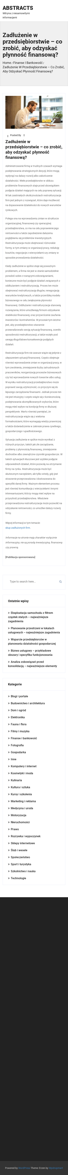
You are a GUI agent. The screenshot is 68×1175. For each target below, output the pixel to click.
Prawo (15, 829)
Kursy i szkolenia (21, 794)
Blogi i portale (19, 696)
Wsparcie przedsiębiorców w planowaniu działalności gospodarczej (32, 641)
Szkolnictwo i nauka (23, 871)
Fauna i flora (19, 724)
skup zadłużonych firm (17, 527)
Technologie (18, 878)
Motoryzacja (18, 815)
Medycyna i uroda (22, 808)
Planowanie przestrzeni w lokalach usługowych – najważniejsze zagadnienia (34, 630)
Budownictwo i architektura (28, 703)
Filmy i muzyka (20, 731)
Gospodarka (18, 752)
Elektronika (18, 717)
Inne (13, 759)
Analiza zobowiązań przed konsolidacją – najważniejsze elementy (32, 664)
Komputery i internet (23, 766)
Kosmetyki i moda (22, 773)
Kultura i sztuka (20, 787)
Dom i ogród (18, 710)
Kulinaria (16, 780)
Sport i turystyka (21, 864)
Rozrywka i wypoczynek (25, 836)
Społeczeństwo (20, 857)
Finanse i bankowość (24, 738)
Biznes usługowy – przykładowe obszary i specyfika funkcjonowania (30, 653)
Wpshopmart (56, 1168)
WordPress (24, 1168)
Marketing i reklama (23, 801)
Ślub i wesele (19, 850)
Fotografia (17, 745)
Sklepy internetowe (23, 843)
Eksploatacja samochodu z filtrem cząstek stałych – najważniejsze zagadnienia (30, 617)
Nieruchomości (20, 822)
